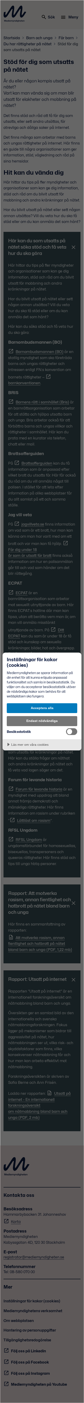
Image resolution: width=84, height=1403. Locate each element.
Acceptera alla (42, 708)
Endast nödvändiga (42, 721)
